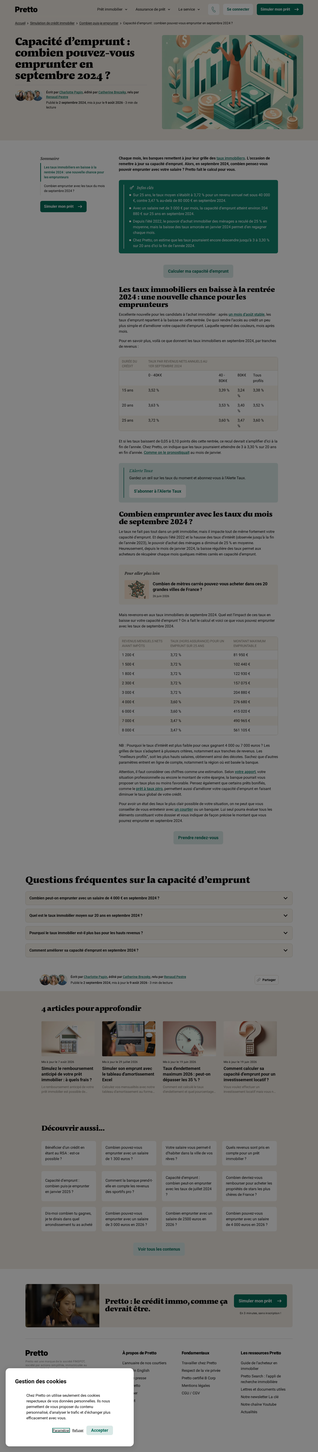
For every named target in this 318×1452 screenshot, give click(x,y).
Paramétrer (61, 1430)
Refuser (78, 1430)
